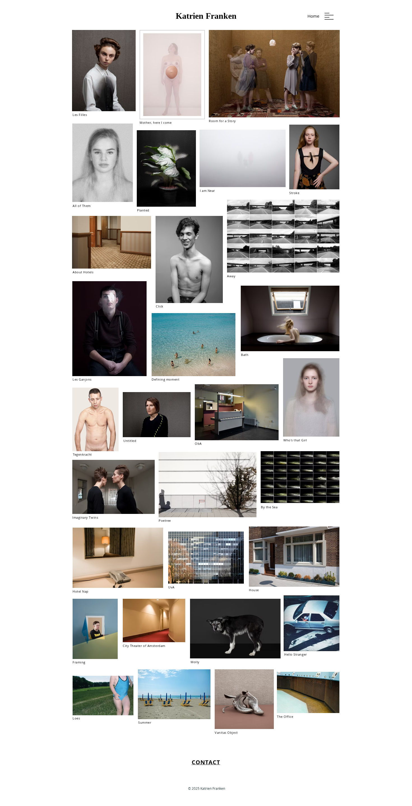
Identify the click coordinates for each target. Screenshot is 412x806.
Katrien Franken (206, 15)
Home (313, 16)
